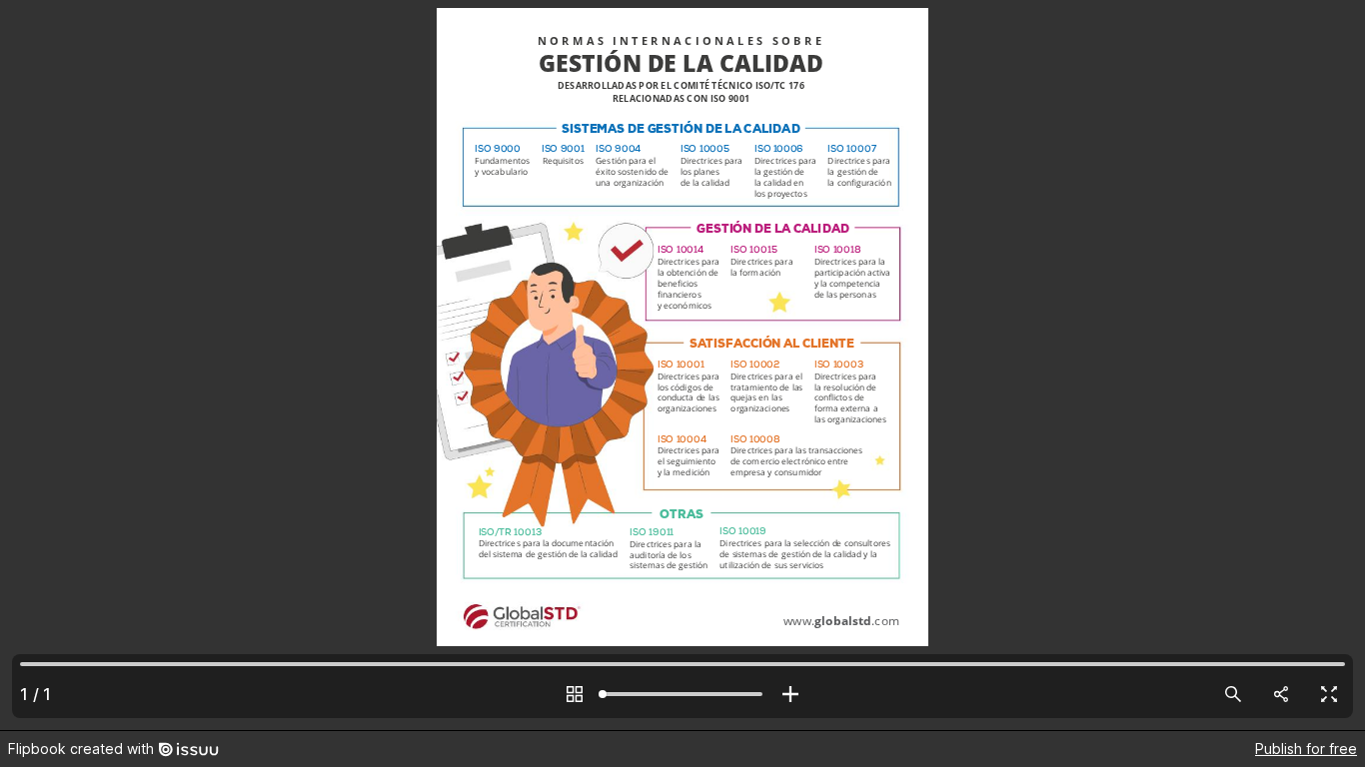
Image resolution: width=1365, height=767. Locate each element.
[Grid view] (575, 694)
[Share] (1281, 694)
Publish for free (1306, 748)
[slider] (682, 694)
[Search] (1233, 694)
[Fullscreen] (1329, 694)
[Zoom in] (790, 694)
